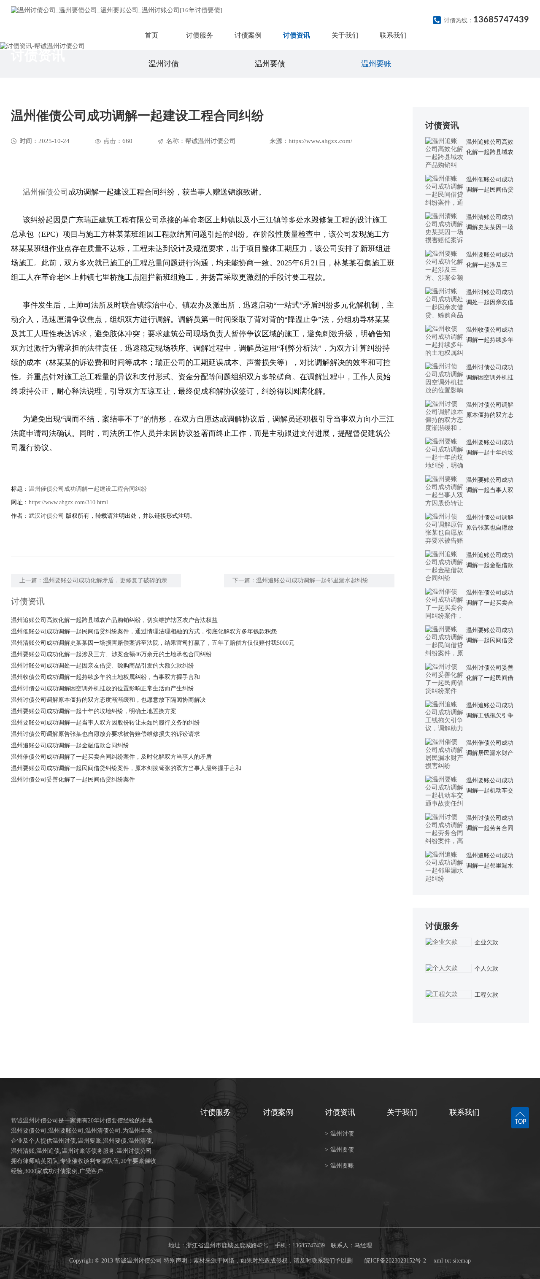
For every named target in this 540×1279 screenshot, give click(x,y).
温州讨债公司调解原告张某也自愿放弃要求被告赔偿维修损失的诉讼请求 (105, 734)
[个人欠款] (448, 968)
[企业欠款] (448, 942)
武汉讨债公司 (46, 516)
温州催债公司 (45, 192)
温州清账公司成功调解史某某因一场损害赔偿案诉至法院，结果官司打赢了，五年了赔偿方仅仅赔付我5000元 (152, 643)
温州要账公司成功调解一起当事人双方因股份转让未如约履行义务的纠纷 (105, 722)
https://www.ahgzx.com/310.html (68, 502)
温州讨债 (163, 63)
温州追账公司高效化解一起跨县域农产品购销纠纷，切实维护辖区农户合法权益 (114, 620)
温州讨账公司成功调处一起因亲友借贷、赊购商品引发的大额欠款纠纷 (102, 665)
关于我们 (345, 35)
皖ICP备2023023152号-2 (395, 1260)
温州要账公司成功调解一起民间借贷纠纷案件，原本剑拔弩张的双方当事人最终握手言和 (126, 768)
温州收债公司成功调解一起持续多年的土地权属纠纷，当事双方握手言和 (105, 677)
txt (448, 1260)
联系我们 (393, 35)
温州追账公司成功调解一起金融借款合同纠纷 (70, 745)
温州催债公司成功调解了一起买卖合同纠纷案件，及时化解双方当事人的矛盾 (111, 757)
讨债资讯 (296, 35)
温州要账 (376, 63)
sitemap (462, 1260)
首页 (151, 35)
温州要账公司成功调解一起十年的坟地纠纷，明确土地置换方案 (93, 711)
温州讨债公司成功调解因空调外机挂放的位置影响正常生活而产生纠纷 (102, 688)
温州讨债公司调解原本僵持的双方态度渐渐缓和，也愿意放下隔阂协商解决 (108, 700)
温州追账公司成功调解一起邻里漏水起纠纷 (312, 580)
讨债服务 (199, 35)
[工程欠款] (448, 994)
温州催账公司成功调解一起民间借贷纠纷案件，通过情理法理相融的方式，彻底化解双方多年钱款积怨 (144, 631)
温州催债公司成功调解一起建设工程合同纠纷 (88, 489)
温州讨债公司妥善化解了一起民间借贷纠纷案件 (73, 779)
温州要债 (270, 63)
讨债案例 (248, 35)
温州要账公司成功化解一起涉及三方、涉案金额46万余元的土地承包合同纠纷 (111, 654)
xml (438, 1260)
